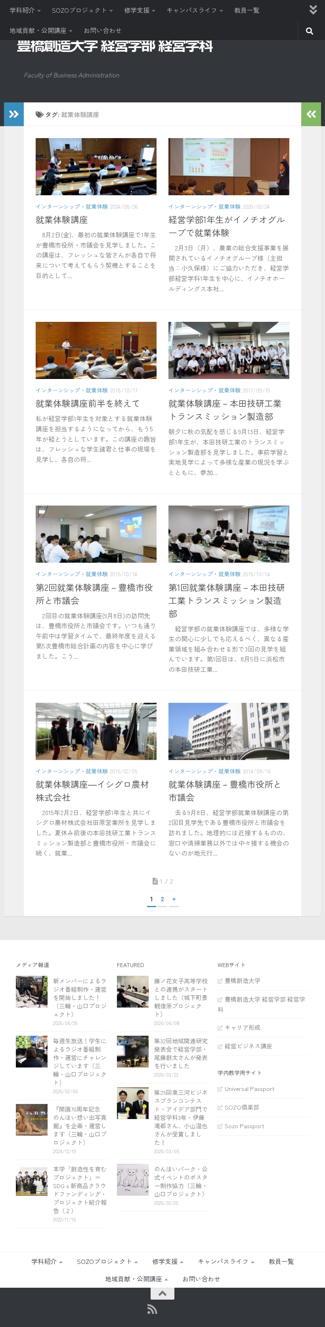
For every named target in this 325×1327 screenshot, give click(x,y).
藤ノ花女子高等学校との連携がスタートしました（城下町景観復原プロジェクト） (181, 997)
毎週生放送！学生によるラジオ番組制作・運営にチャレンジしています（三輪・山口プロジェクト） (80, 1062)
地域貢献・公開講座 (38, 30)
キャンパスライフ (191, 10)
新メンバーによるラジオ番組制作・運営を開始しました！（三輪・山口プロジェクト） (80, 997)
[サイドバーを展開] (14, 114)
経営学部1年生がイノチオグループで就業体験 (226, 225)
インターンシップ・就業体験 (72, 206)
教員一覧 (247, 10)
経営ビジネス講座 (248, 1046)
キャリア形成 (242, 1027)
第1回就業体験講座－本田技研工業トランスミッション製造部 (226, 600)
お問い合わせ (103, 30)
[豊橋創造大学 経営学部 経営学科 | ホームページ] (115, 45)
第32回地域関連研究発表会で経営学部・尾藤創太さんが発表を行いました (181, 1053)
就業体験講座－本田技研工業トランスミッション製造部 (225, 409)
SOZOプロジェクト (79, 10)
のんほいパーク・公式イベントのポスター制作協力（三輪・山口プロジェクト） (181, 1181)
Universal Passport (250, 1088)
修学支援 (136, 10)
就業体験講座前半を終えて (88, 402)
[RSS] (152, 1309)
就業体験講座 (62, 219)
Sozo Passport (244, 1125)
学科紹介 (22, 10)
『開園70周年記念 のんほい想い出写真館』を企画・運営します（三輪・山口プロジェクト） (80, 1125)
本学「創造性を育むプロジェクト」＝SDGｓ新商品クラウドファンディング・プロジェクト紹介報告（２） (80, 1190)
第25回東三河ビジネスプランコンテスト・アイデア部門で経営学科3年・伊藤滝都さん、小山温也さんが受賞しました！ (181, 1117)
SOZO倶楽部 (242, 1107)
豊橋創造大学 (242, 980)
